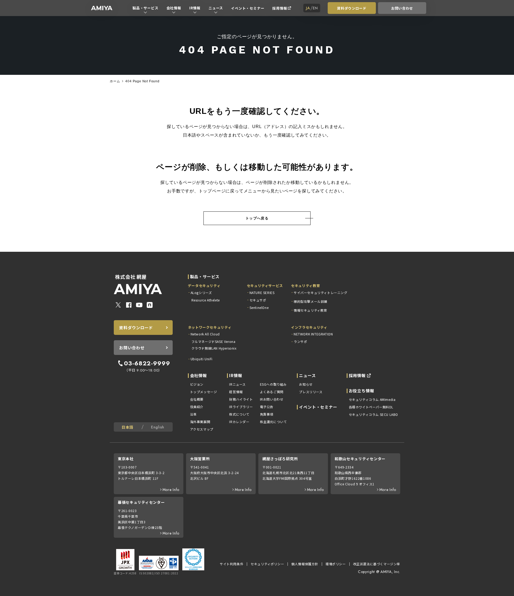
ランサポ (300, 341)
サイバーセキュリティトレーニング (320, 292)
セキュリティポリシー (267, 564)
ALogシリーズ (201, 292)
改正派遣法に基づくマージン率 (376, 564)
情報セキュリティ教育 (310, 310)
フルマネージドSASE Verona (213, 341)
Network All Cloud (205, 334)
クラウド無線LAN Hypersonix (214, 348)
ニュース (216, 7)
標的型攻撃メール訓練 (310, 301)
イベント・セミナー (247, 8)
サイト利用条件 (231, 564)
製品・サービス (145, 7)
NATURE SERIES (262, 292)
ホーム (115, 81)
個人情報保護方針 (304, 564)
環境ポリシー (336, 564)
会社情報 (174, 7)
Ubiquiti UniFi (202, 359)
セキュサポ (258, 300)
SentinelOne (259, 307)
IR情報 (195, 7)
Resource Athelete (205, 300)
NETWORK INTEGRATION (313, 334)
